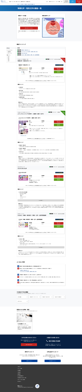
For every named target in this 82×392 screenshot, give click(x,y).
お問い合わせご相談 (79, 2)
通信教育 (9, 51)
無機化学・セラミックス (34, 296)
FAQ (61, 1)
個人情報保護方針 (20, 375)
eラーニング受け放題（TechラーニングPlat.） (39, 80)
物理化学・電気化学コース (25, 50)
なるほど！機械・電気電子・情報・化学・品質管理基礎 (30, 54)
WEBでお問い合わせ (29, 344)
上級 (8, 60)
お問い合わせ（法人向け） (29, 28)
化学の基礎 (19, 296)
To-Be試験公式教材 (63, 112)
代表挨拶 (19, 372)
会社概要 (19, 370)
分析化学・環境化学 (58, 296)
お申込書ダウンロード (66, 2)
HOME (18, 4)
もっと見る (40, 200)
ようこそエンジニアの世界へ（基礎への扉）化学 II (29, 51)
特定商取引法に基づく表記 (22, 377)
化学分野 (21, 4)
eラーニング (10, 53)
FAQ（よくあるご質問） (21, 379)
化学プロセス (20, 301)
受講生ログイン (72, 1)
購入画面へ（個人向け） (59, 72)
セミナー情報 (58, 1)
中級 (8, 59)
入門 (8, 56)
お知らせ (19, 366)
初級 (8, 57)
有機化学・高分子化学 (46, 296)
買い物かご (19, 381)
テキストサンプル (23, 135)
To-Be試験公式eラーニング (63, 60)
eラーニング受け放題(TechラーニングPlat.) (38, 138)
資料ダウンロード (52, 1)
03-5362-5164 (54, 341)
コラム (47, 1)
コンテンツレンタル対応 (57, 59)
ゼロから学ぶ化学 (24, 53)
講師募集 (19, 374)
